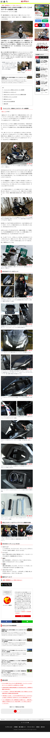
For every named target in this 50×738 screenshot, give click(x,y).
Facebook (29, 611)
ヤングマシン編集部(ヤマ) (44, 92)
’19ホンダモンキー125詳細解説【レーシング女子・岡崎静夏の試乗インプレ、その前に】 (14, 661)
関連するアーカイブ (6, 99)
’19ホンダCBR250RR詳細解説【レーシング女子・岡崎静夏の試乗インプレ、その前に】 (14, 671)
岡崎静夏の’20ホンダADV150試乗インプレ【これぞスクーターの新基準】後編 (30, 719)
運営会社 (38, 726)
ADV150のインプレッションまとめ (9, 96)
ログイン (38, 20)
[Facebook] (6, 621)
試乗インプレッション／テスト (24, 15)
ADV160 (13, 17)
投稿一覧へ (22, 616)
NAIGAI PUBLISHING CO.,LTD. (24, 729)
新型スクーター (19, 17)
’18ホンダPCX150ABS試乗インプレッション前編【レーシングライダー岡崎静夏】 (14, 640)
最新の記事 (5, 103)
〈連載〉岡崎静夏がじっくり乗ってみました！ (12, 580)
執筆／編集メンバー (22, 726)
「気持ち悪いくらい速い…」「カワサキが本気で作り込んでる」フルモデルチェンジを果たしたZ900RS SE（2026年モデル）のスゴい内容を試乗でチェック (44, 76)
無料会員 (45, 20)
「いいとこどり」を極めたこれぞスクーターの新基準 (13, 89)
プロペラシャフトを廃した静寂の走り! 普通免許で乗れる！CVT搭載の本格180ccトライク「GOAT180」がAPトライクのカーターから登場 (44, 69)
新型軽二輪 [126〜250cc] (6, 17)
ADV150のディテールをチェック (9, 92)
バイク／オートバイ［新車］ (11, 719)
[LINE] (27, 621)
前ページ (4, 111)
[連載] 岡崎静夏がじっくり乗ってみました (10, 15)
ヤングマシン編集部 (13, 11)
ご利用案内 (16, 726)
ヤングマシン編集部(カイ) (44, 64)
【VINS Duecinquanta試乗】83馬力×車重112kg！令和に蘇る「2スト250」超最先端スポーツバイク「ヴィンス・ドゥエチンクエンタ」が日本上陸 (44, 89)
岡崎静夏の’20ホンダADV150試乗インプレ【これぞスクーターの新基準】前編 (14, 78)
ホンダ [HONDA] (5, 19)
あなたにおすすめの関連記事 (8, 101)
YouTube (23, 611)
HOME (3, 719)
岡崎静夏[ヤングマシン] (27, 17)
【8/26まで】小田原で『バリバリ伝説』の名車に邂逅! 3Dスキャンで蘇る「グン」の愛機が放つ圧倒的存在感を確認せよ (44, 83)
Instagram (17, 613)
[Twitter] (17, 621)
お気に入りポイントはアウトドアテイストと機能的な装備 (14, 94)
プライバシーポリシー (31, 726)
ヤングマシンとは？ (8, 726)
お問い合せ (43, 726)
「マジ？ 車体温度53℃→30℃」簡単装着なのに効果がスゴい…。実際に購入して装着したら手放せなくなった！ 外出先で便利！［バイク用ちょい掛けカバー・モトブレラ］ (17, 701)
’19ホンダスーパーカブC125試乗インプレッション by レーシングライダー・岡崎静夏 (14, 651)
